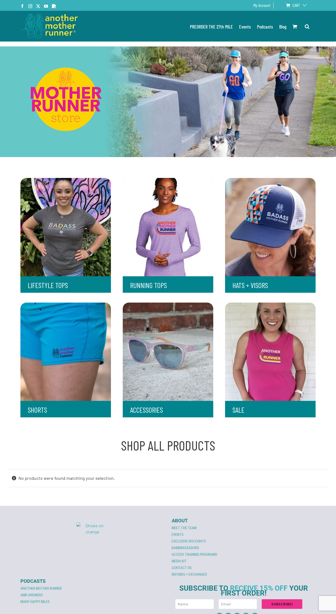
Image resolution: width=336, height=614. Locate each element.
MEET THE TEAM (184, 528)
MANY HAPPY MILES (35, 601)
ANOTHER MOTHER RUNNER (41, 588)
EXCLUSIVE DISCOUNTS (189, 541)
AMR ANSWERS (31, 595)
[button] (307, 26)
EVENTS (177, 534)
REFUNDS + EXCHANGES (189, 574)
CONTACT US (182, 568)
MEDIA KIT (179, 561)
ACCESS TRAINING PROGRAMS (194, 554)
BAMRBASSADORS (185, 548)
